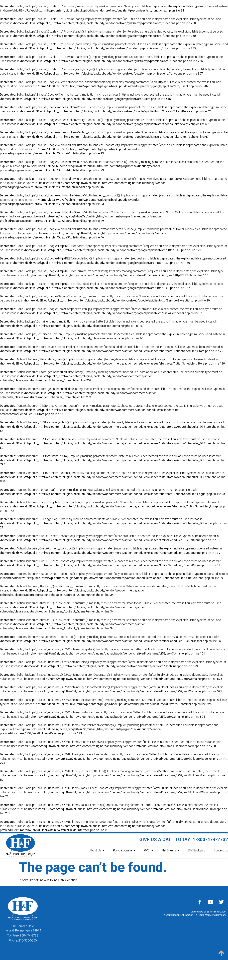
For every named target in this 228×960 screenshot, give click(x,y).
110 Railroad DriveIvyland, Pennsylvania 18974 (23, 928)
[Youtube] (210, 902)
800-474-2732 (29, 935)
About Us (95, 850)
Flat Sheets (168, 850)
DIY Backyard (196, 850)
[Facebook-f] (200, 902)
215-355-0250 (27, 940)
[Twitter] (221, 902)
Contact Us (221, 850)
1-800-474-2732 (210, 839)
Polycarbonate (122, 850)
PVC (147, 850)
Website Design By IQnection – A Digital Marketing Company (194, 915)
